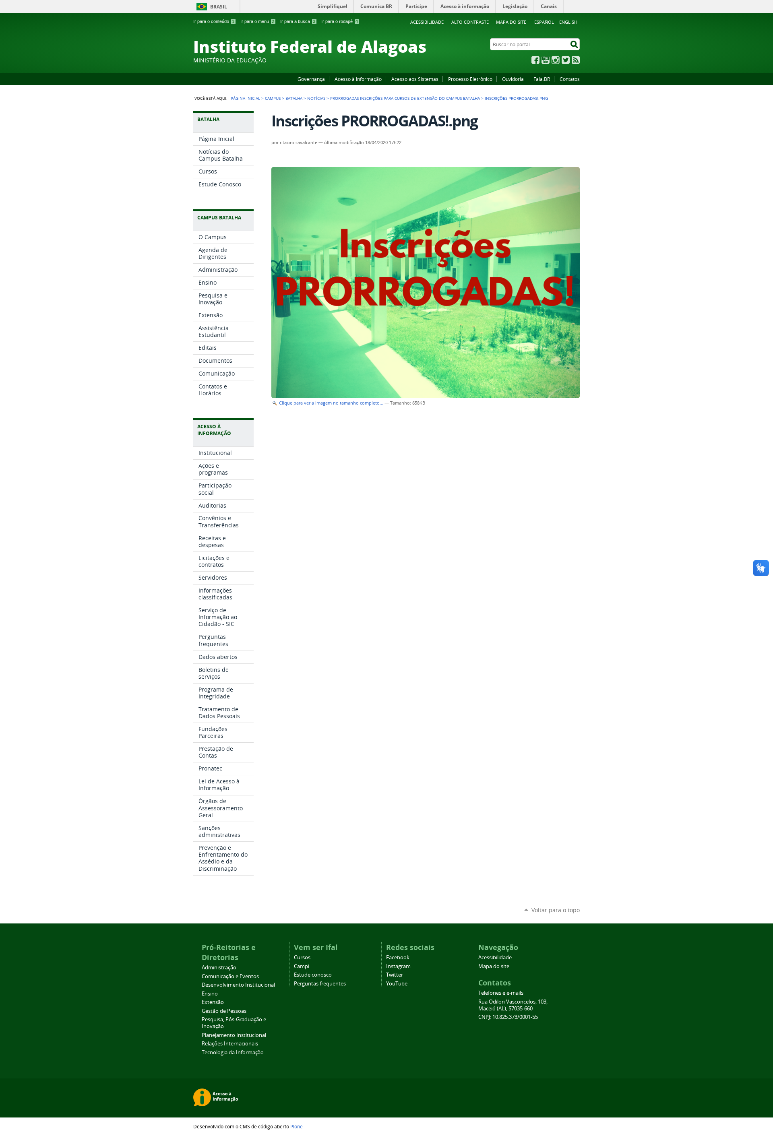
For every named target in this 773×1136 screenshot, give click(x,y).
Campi (301, 966)
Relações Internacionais (230, 1043)
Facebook (535, 60)
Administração (219, 967)
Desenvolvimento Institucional (238, 984)
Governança (311, 79)
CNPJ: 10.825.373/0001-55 (508, 1017)
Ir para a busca (297, 21)
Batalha (293, 98)
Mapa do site (511, 22)
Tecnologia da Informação (233, 1052)
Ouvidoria (513, 79)
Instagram (556, 60)
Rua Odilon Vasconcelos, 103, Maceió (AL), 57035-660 (513, 1005)
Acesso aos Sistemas (414, 79)
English (568, 22)
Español (544, 22)
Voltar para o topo (555, 910)
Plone (296, 1126)
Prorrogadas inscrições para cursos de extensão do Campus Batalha (405, 98)
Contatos (570, 79)
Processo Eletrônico (470, 79)
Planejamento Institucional (234, 1035)
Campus (273, 98)
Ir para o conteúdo (213, 21)
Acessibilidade (427, 22)
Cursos (302, 957)
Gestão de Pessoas (224, 1011)
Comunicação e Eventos (230, 976)
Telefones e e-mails (500, 992)
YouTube (546, 60)
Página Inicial (245, 98)
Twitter (566, 60)
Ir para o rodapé (339, 21)
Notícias (316, 98)
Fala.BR (541, 79)
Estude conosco (313, 974)
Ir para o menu (257, 21)
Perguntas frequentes (320, 983)
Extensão (213, 1002)
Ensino (210, 993)
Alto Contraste (470, 22)
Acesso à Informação (358, 79)
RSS (576, 60)
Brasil (218, 6)
